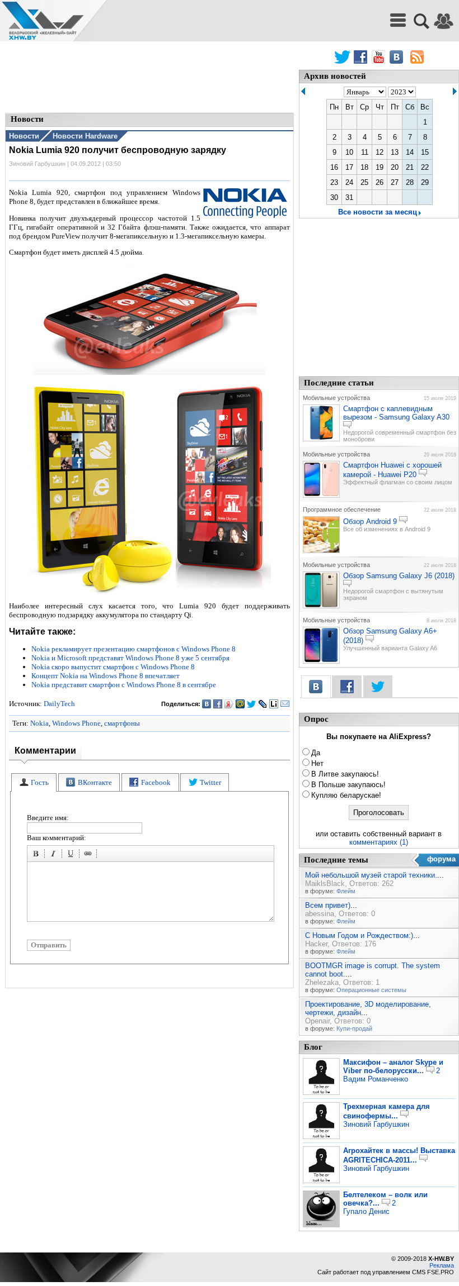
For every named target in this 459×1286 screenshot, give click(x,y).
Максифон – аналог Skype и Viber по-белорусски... (393, 1066)
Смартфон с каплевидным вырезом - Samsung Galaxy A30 (396, 412)
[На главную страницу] (43, 21)
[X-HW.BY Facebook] (362, 57)
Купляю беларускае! (346, 795)
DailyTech (59, 703)
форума (441, 859)
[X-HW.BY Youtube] (380, 57)
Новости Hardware (85, 136)
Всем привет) (327, 905)
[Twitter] (251, 703)
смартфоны (122, 723)
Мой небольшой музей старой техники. (371, 875)
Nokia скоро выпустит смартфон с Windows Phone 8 (113, 667)
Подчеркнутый (72, 855)
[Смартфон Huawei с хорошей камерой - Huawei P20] (321, 495)
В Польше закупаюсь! (348, 784)
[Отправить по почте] (285, 703)
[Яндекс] (229, 703)
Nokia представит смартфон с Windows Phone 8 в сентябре (123, 684)
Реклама (441, 1265)
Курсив (55, 855)
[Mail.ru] (240, 703)
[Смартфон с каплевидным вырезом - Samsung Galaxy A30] (321, 439)
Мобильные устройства (336, 397)
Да (315, 753)
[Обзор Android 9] (321, 550)
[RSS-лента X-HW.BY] (417, 57)
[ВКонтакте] (207, 703)
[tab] (34, 782)
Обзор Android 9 (370, 521)
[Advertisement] (149, 78)
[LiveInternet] (274, 703)
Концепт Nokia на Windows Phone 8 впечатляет (105, 675)
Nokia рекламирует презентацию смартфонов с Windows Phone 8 (133, 649)
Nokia (39, 723)
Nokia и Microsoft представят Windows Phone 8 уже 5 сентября (130, 658)
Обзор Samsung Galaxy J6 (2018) (399, 575)
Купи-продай (354, 1028)
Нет (317, 763)
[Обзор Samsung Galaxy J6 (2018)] (321, 606)
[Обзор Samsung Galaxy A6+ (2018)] (321, 661)
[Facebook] (218, 703)
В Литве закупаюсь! (345, 774)
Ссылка (89, 855)
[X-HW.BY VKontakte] (398, 57)
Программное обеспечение (342, 509)
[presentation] (34, 782)
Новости (24, 136)
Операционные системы (371, 990)
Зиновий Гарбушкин (376, 1124)
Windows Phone (76, 723)
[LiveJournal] (263, 703)
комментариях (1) (378, 842)
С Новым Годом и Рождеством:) (359, 935)
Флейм (345, 891)
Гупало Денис (366, 1211)
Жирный (37, 855)
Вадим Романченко (375, 1079)
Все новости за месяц (377, 212)
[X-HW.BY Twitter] (342, 57)
